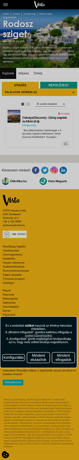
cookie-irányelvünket (38, 335)
